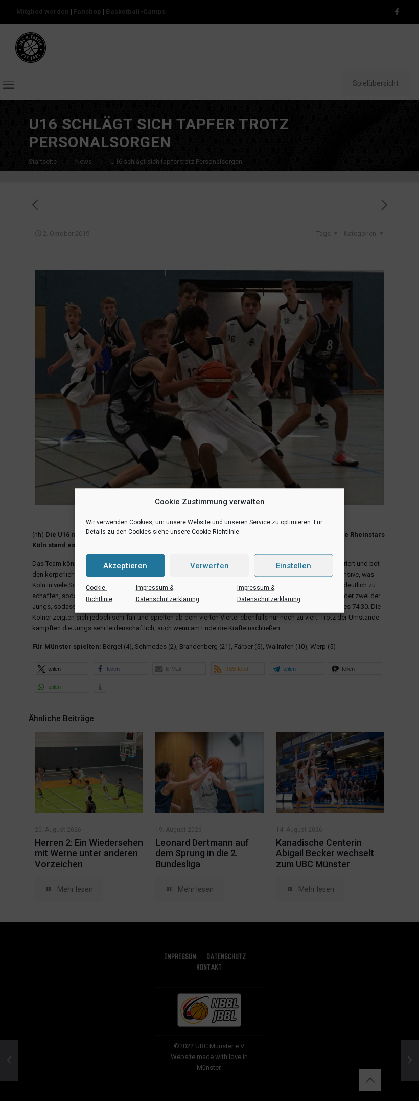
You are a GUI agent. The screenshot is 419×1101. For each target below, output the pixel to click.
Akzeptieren (125, 565)
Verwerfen (209, 565)
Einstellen (293, 565)
